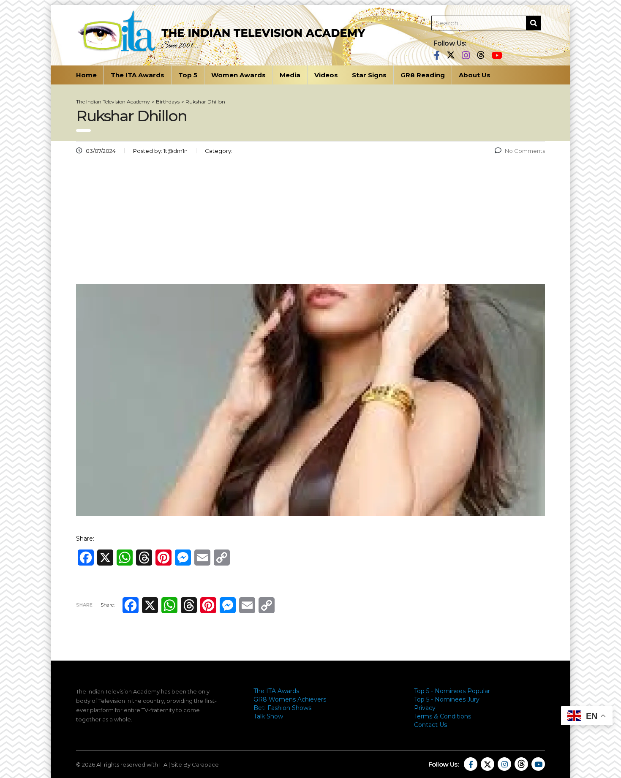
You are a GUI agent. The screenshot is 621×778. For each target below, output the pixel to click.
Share (84, 605)
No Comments (525, 150)
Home (86, 75)
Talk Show (268, 716)
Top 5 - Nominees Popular (452, 691)
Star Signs (369, 75)
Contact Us (430, 725)
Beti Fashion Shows (282, 708)
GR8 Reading (422, 75)
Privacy (425, 708)
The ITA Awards (137, 75)
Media (290, 75)
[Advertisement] (310, 222)
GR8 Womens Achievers (289, 699)
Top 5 (187, 75)
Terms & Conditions (442, 716)
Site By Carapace (195, 764)
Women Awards (238, 75)
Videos (326, 75)
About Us (474, 75)
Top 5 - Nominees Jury (446, 699)
